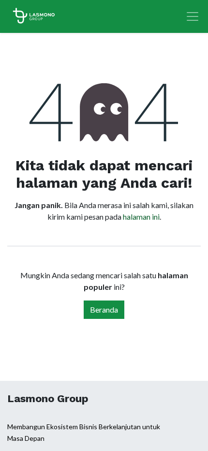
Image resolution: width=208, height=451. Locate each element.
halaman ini (141, 216)
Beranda (104, 309)
